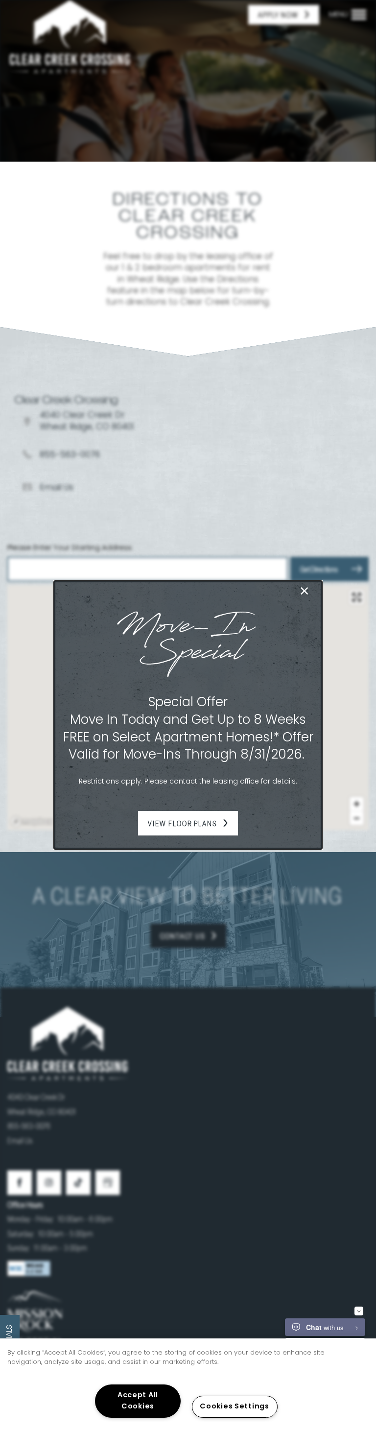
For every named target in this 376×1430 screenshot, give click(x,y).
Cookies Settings (234, 1407)
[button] (188, 823)
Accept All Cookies (138, 1401)
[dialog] (188, 715)
